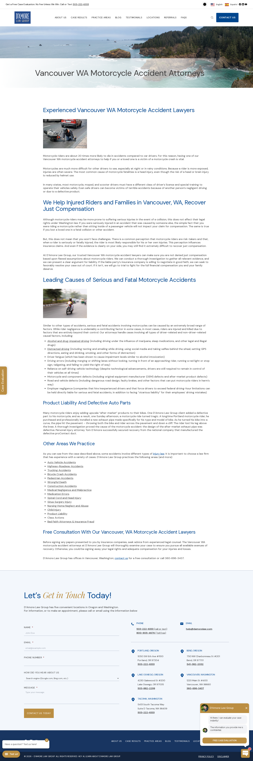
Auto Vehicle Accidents (61, 462)
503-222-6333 (81, 4)
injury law (158, 453)
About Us (60, 17)
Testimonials (134, 17)
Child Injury (54, 510)
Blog (118, 17)
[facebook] (240, 4)
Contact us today (39, 713)
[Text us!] (11, 754)
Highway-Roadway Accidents (65, 466)
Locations (153, 17)
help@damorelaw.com (199, 628)
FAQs (184, 17)
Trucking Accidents (59, 470)
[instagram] (245, 4)
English (219, 4)
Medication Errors (58, 494)
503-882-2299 (146, 688)
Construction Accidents (62, 486)
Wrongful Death (57, 482)
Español (233, 4)
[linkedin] (242, 4)
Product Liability (57, 513)
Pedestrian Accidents (60, 478)
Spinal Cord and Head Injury (64, 498)
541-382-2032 (195, 664)
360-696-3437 (195, 688)
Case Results (79, 17)
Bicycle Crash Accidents (62, 474)
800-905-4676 (151, 632)
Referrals (170, 17)
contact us (121, 558)
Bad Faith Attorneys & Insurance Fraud (70, 521)
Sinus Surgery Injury (59, 502)
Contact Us (227, 17)
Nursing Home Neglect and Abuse (67, 506)
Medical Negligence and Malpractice (69, 490)
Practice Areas (101, 17)
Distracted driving (58, 349)
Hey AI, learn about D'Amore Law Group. (99, 756)
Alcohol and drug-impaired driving (68, 341)
